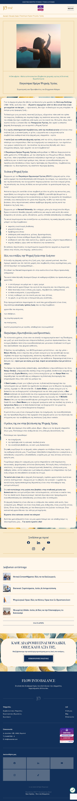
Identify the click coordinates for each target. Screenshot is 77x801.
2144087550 (9, 736)
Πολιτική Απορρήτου (43, 794)
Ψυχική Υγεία (13, 16)
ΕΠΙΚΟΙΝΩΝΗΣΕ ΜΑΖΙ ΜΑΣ (38, 658)
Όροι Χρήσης (30, 794)
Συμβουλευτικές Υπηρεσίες (12, 711)
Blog (66, 714)
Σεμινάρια (7, 717)
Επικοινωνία (69, 717)
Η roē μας (68, 711)
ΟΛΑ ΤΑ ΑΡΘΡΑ (38, 623)
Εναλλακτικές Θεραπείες (12, 714)
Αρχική (5, 16)
